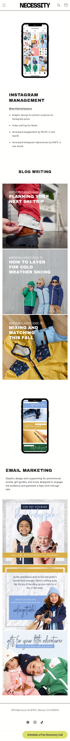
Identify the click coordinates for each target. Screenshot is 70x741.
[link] (35, 531)
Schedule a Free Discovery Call (45, 734)
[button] (4, 5)
